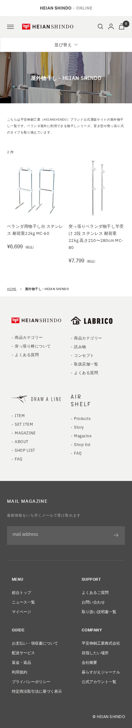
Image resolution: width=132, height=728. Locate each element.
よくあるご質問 (95, 592)
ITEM (20, 415)
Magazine (83, 435)
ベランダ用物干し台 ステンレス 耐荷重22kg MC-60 (35, 229)
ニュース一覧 (23, 601)
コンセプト (84, 355)
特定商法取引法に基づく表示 (37, 691)
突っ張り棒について (33, 345)
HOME (12, 288)
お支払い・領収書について (35, 643)
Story (79, 427)
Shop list (82, 444)
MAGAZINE (25, 432)
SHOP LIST (25, 450)
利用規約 (19, 671)
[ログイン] (111, 26)
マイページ (21, 611)
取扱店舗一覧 (86, 363)
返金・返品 (21, 662)
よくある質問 (27, 354)
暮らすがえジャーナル (101, 671)
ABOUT (21, 441)
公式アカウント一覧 (99, 681)
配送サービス (23, 652)
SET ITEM (24, 424)
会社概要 (89, 662)
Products (82, 418)
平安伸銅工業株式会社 (101, 643)
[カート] (121, 26)
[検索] (100, 26)
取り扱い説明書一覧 (99, 611)
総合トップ (21, 592)
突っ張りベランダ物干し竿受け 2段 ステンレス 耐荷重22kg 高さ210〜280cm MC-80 (96, 236)
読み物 (80, 346)
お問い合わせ (93, 601)
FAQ (18, 458)
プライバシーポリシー (31, 681)
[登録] (116, 535)
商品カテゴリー (29, 337)
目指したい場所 (95, 652)
